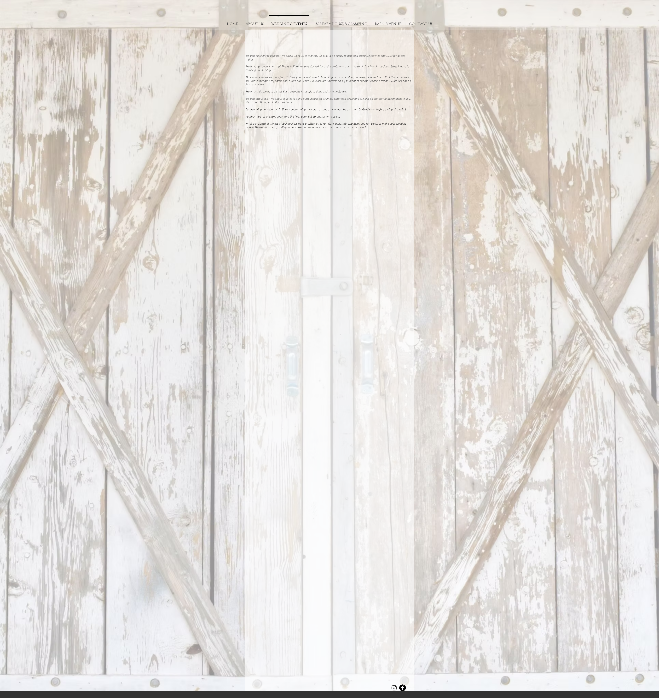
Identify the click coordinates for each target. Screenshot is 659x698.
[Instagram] (394, 687)
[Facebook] (402, 687)
